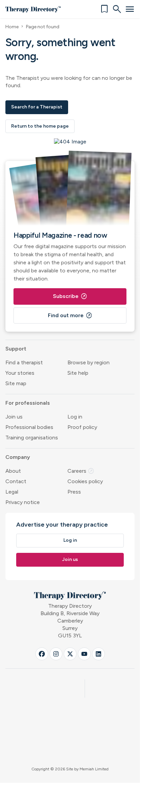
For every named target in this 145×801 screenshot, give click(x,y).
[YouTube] (84, 654)
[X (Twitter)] (70, 654)
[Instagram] (56, 654)
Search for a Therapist (36, 107)
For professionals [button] (27, 403)
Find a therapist (24, 362)
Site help (77, 373)
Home (12, 27)
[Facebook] (42, 654)
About (13, 471)
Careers (80, 471)
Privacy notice (22, 502)
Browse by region (88, 362)
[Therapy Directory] (33, 9)
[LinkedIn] (98, 654)
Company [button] (17, 457)
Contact (15, 481)
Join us (14, 416)
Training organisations (31, 437)
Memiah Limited (94, 769)
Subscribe (70, 296)
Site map (15, 383)
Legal (11, 492)
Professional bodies (29, 427)
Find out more (70, 315)
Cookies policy (85, 481)
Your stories (19, 373)
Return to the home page (40, 126)
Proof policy (82, 427)
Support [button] (15, 348)
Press (74, 492)
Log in (74, 416)
